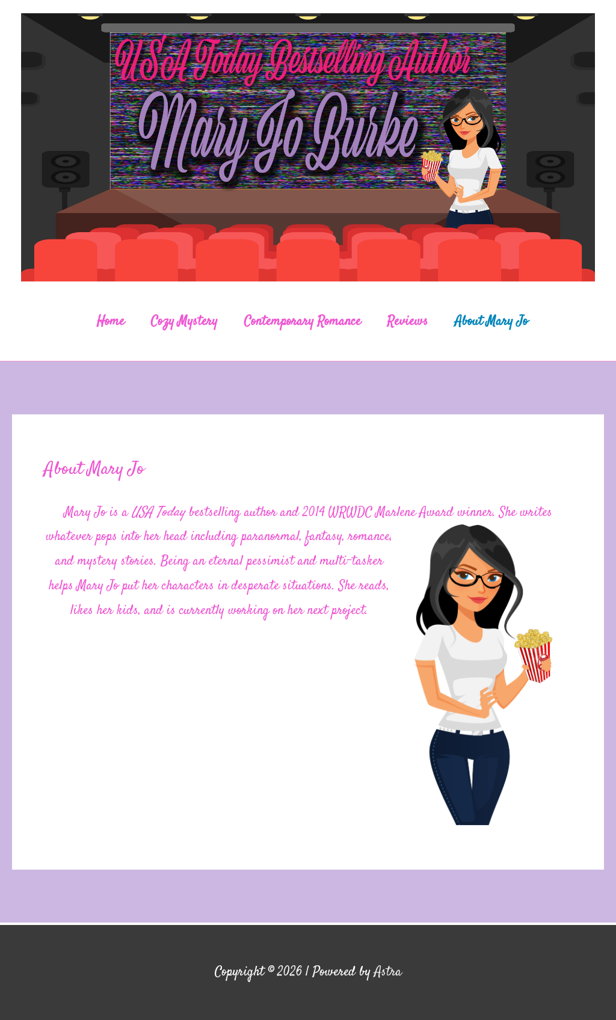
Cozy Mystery (184, 321)
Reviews (407, 321)
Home (111, 321)
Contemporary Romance (302, 321)
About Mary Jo (491, 321)
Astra (388, 972)
